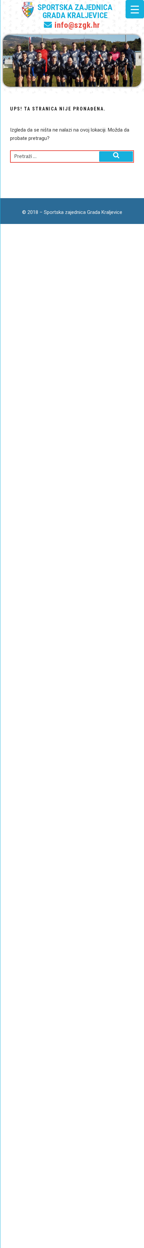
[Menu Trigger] (135, 9)
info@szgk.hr (76, 25)
